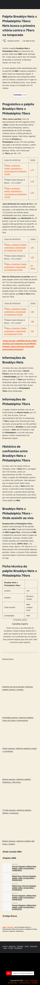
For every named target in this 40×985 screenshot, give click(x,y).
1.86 (32, 321)
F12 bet (10, 948)
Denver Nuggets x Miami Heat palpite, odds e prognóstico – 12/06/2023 (24, 868)
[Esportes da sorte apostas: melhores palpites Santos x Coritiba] (20, 673)
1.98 (32, 312)
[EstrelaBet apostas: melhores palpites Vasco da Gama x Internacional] (20, 704)
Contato (35, 982)
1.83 (32, 331)
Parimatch (20, 946)
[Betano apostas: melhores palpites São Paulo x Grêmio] (20, 827)
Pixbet (27, 946)
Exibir (24, 95)
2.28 (32, 181)
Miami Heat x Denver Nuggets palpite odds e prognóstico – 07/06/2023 (24, 888)
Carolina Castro (20, 624)
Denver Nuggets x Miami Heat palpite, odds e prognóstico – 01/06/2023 (24, 907)
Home (4, 927)
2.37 (32, 170)
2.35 (32, 193)
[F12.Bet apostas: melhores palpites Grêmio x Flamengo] (20, 796)
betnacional (18, 948)
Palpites (10, 927)
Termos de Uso (24, 982)
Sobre (27, 980)
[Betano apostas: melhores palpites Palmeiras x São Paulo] (20, 766)
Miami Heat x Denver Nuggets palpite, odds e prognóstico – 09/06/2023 (24, 878)
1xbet (5, 948)
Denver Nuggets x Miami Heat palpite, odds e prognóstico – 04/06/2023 (24, 897)
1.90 (32, 257)
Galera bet (12, 946)
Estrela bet (33, 946)
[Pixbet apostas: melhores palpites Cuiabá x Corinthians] (20, 735)
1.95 (32, 248)
